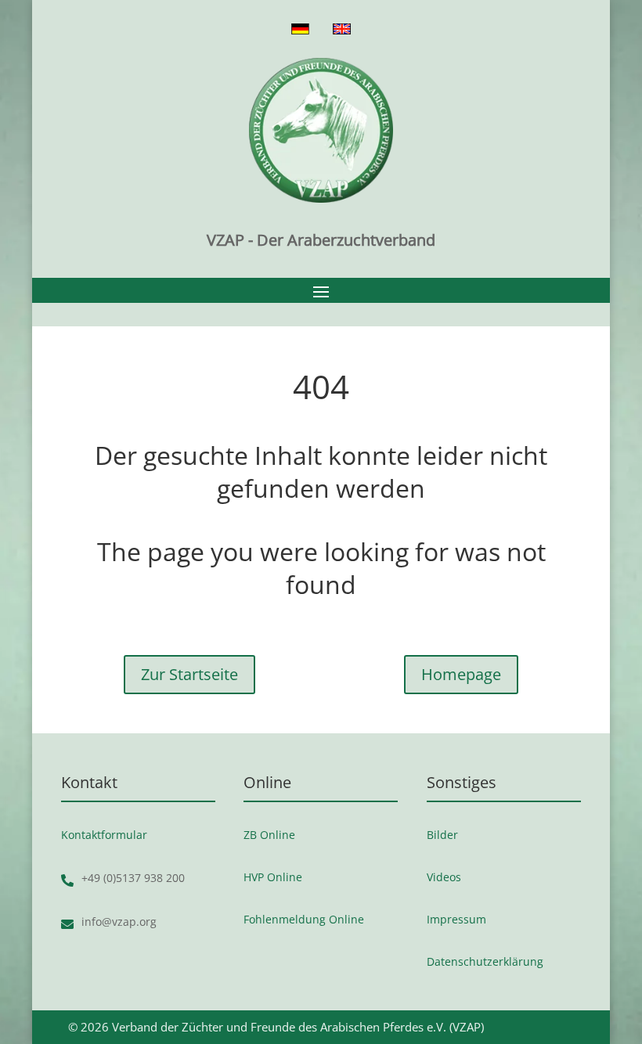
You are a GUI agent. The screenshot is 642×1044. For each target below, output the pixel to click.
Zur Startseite (189, 674)
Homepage (461, 674)
